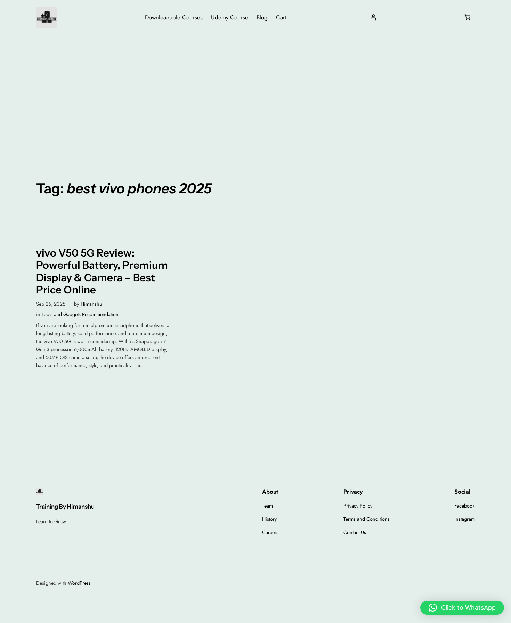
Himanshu (91, 303)
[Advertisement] (255, 90)
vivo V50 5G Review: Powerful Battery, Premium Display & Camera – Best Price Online (102, 271)
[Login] (373, 17)
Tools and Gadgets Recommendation (80, 314)
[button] (462, 608)
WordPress (79, 583)
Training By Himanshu (65, 506)
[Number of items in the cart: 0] (467, 17)
